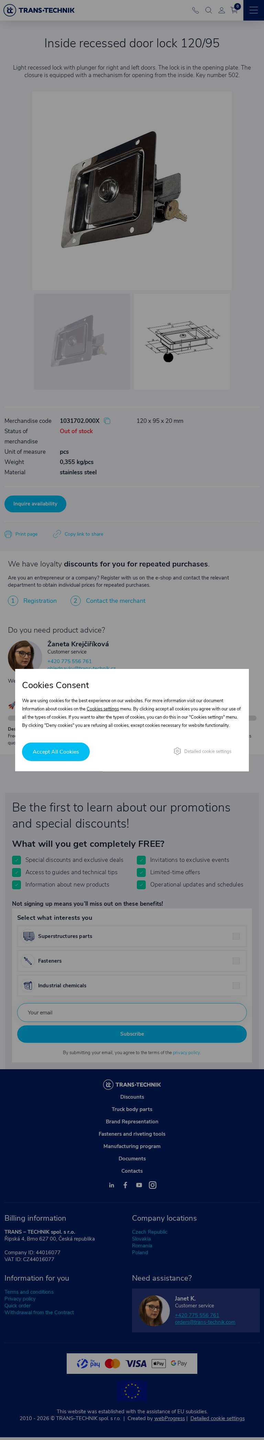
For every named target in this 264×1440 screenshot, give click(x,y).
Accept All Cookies (56, 751)
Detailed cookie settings (207, 751)
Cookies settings (103, 709)
